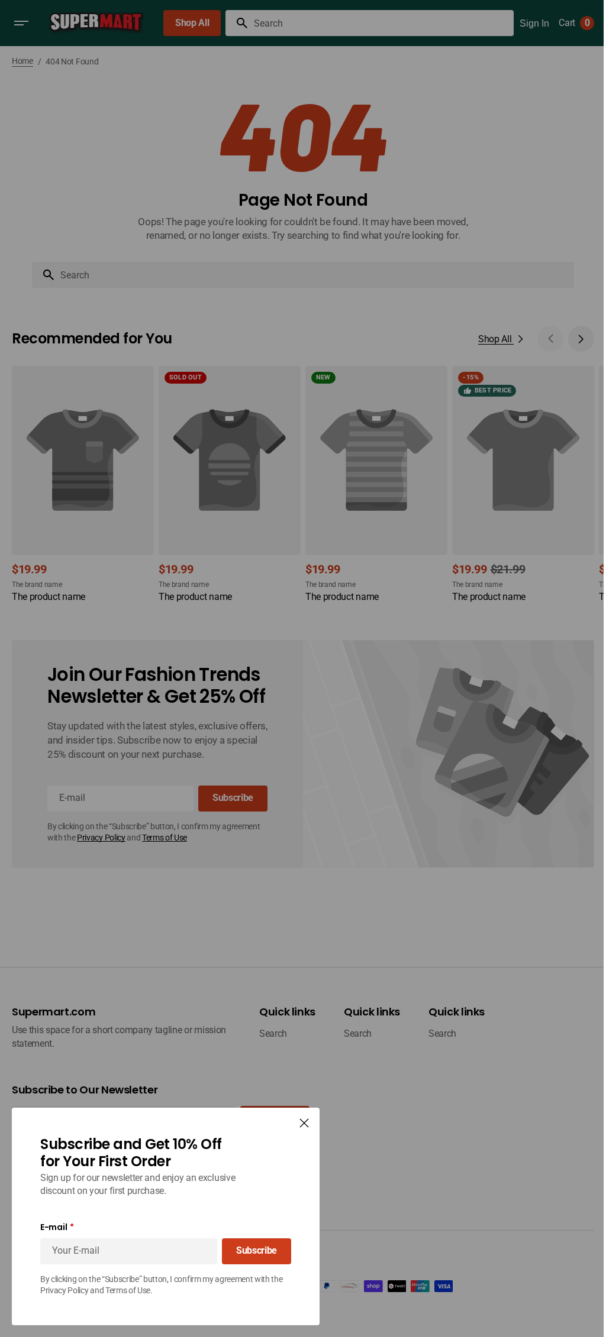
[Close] (304, 1123)
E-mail (53, 1227)
